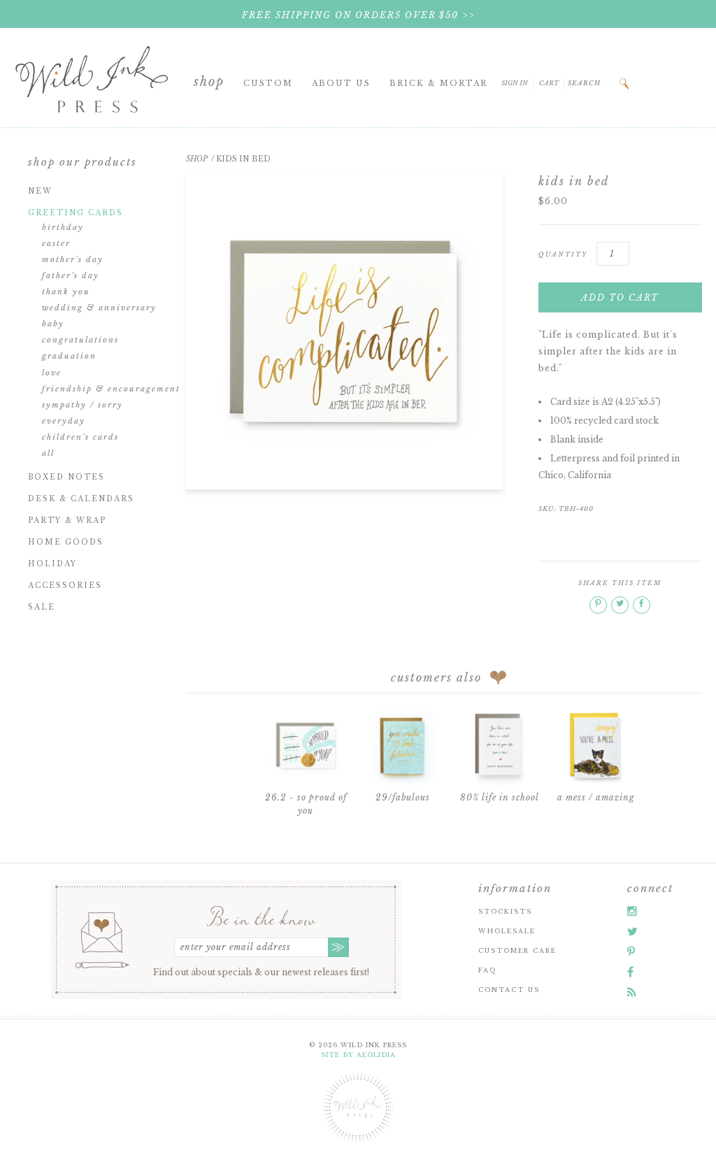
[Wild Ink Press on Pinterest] (631, 951)
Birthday (63, 227)
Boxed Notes (66, 477)
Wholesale (507, 931)
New (40, 191)
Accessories (65, 585)
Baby (53, 324)
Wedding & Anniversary (99, 307)
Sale (41, 607)
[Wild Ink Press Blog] (631, 992)
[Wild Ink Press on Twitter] (632, 931)
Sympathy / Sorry (82, 405)
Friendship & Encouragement (111, 389)
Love (52, 373)
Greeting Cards (75, 212)
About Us (341, 83)
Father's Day (70, 275)
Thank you (66, 291)
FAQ (487, 970)
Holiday (52, 563)
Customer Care (517, 950)
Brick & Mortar (438, 83)
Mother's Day (72, 259)
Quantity (562, 254)
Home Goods (65, 542)
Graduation (69, 356)
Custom (268, 83)
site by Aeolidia (358, 1054)
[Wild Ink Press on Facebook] (630, 971)
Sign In (514, 83)
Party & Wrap (67, 520)
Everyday (63, 421)
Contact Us (509, 989)
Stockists (505, 911)
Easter (56, 243)
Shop (209, 81)
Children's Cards (80, 437)
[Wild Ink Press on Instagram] (632, 911)
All (48, 453)
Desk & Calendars (81, 498)
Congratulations (80, 340)
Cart (549, 83)
